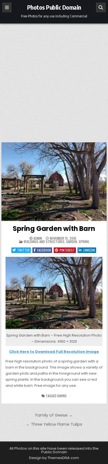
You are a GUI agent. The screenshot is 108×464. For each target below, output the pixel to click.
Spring (84, 241)
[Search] (101, 7)
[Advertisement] (54, 80)
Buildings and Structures (44, 241)
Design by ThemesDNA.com (54, 457)
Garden (71, 241)
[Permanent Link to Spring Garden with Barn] (54, 181)
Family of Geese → (54, 415)
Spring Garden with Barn (54, 228)
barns (62, 395)
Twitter (23, 250)
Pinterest (67, 250)
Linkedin (89, 250)
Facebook (44, 250)
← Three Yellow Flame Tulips (54, 424)
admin (38, 238)
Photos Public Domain (54, 7)
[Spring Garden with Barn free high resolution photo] (54, 329)
